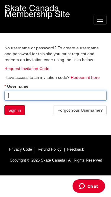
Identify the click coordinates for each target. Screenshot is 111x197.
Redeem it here (85, 77)
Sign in (14, 110)
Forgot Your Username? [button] (80, 110)
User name (17, 86)
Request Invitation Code (26, 68)
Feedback (75, 149)
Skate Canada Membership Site (37, 6)
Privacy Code (20, 149)
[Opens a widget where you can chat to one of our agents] (88, 186)
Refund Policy (50, 149)
